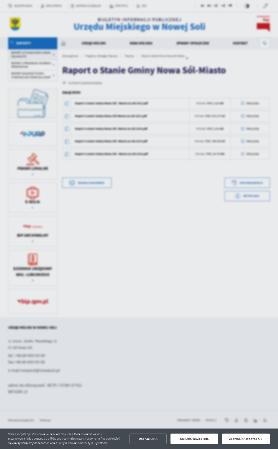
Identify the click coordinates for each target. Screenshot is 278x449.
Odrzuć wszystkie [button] (194, 439)
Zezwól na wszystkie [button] (246, 439)
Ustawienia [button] (148, 439)
